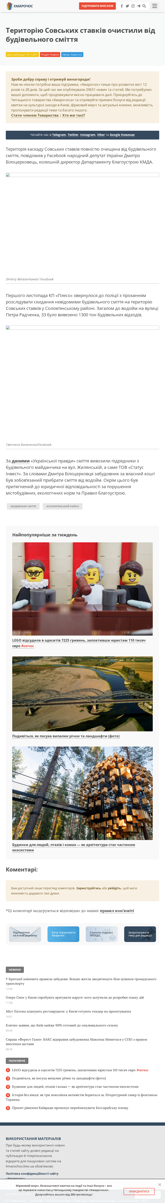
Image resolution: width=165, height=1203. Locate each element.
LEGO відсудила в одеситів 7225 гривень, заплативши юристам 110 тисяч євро (80, 1070)
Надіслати (96, 12)
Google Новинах (122, 135)
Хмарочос (76, 54)
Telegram (59, 135)
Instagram (87, 135)
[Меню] (154, 6)
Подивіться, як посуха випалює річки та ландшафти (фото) (65, 736)
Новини (54, 54)
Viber (101, 135)
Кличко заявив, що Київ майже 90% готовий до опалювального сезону (62, 1025)
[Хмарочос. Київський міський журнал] (20, 6)
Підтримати (124, 12)
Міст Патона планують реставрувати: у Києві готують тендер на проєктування (68, 1011)
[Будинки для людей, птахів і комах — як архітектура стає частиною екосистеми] (82, 793)
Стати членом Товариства (35, 115)
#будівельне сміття (23, 506)
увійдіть (114, 888)
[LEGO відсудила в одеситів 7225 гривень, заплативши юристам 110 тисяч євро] (82, 589)
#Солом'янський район (62, 506)
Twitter (73, 135)
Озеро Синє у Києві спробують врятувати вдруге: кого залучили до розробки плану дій (75, 997)
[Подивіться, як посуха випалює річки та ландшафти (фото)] (82, 694)
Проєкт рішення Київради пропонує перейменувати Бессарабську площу (70, 1108)
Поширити (44, 12)
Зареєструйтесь (88, 888)
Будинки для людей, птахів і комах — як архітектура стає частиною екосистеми (75, 1086)
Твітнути (70, 12)
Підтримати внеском (97, 6)
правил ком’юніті (117, 910)
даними (21, 461)
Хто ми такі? (73, 115)
